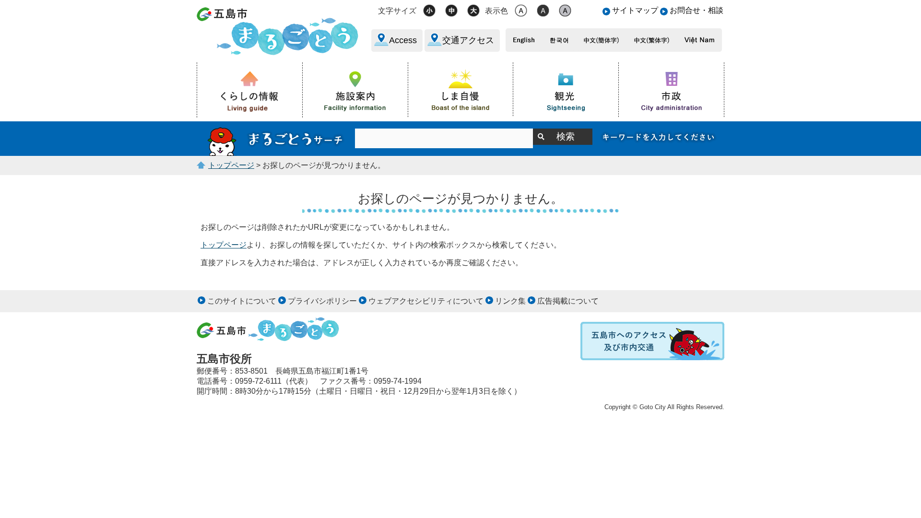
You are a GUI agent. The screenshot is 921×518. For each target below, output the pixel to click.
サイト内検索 (276, 138)
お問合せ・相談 (696, 10)
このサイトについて (241, 301)
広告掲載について (568, 301)
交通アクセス (468, 40)
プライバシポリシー (322, 301)
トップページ (231, 165)
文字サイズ (397, 11)
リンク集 (510, 301)
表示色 (496, 11)
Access (403, 40)
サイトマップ (635, 10)
